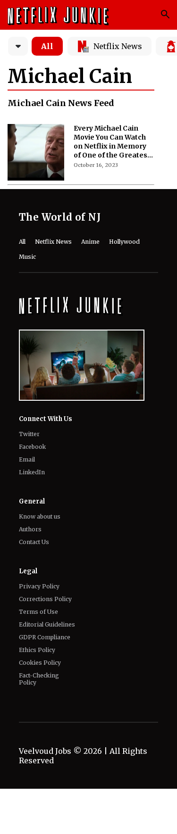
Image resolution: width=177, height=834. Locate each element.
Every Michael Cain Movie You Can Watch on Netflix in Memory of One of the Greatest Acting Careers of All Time (112, 142)
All (47, 46)
